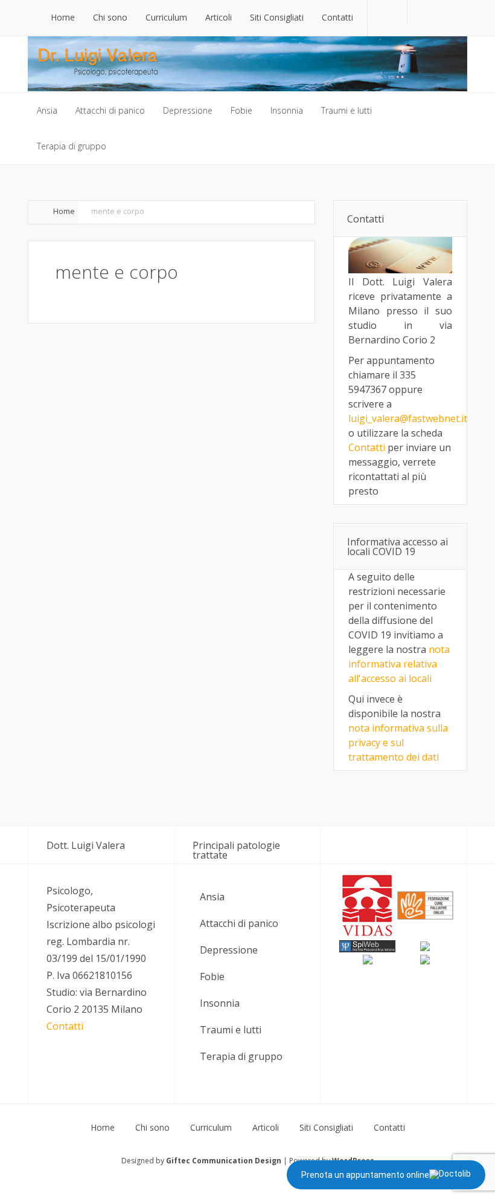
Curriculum (211, 1127)
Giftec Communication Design (223, 1160)
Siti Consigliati (326, 1127)
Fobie (212, 976)
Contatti (366, 447)
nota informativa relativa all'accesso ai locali (399, 664)
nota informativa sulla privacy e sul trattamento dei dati (398, 742)
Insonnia (220, 1003)
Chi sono (152, 1127)
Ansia (212, 896)
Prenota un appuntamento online (365, 1175)
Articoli (265, 1127)
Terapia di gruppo (241, 1056)
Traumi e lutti (230, 1029)
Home (64, 211)
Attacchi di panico (239, 923)
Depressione (229, 950)
